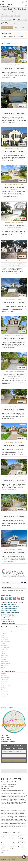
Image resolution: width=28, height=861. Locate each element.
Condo (8, 23)
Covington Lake (4, 649)
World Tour (3, 698)
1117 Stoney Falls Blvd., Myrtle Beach (14, 371)
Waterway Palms (4, 665)
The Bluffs (3, 643)
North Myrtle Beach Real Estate (10, 606)
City (2, 14)
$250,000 (22, 257)
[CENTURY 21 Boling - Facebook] (2, 598)
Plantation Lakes (4, 655)
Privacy (13, 859)
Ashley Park (3, 673)
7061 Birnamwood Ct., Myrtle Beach (14, 442)
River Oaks (3, 683)
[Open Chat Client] (24, 857)
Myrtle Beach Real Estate (8, 604)
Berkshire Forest (4, 639)
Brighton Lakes (4, 645)
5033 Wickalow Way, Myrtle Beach (14, 222)
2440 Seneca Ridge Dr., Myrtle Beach (14, 148)
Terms (9, 859)
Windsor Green (4, 696)
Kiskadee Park (4, 681)
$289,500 (21, 402)
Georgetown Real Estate (8, 623)
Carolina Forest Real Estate (9, 608)
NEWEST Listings (6, 739)
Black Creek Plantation (6, 641)
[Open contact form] (26, 1)
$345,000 (21, 438)
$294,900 (21, 218)
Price (2, 18)
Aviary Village (4, 675)
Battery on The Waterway (6, 631)
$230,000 (21, 473)
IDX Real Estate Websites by (7, 858)
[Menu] (26, 5)
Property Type (4, 22)
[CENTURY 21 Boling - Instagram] (18, 598)
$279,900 (21, 509)
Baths (22, 14)
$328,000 (22, 180)
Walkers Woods (4, 661)
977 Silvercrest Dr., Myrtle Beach (14, 513)
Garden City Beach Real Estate (10, 612)
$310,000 (22, 295)
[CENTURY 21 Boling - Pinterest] (22, 598)
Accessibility (3, 859)
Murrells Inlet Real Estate (8, 614)
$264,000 (22, 106)
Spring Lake (3, 657)
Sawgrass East (4, 692)
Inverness (3, 653)
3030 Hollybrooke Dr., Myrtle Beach (14, 184)
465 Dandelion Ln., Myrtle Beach (14, 549)
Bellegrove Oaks (4, 633)
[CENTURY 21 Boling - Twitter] (6, 598)
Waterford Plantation (5, 663)
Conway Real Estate (7, 620)
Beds (15, 14)
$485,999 (22, 144)
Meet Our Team (5, 737)
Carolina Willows (4, 679)
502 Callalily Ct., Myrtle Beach (14, 65)
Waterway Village (4, 694)
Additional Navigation (14, 771)
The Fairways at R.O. (5, 685)
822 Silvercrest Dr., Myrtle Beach (14, 261)
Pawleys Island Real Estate (9, 616)
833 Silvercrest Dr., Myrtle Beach (14, 477)
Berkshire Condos (5, 677)
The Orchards (4, 687)
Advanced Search (19, 27)
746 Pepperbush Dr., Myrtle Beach (14, 335)
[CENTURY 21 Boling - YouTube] (15, 598)
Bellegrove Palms (4, 635)
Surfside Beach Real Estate (9, 610)
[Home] (11, 780)
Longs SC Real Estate (7, 622)
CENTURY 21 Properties (8, 741)
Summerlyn (3, 659)
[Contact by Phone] (23, 1)
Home (3, 23)
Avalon (2, 629)
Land (13, 23)
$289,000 (21, 367)
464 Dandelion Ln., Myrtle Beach (14, 299)
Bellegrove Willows (5, 637)
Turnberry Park (4, 689)
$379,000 (22, 331)
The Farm (3, 651)
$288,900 (22, 61)
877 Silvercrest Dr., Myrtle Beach (14, 110)
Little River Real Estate (7, 618)
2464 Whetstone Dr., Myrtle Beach (14, 406)
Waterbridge (3, 667)
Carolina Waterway (5, 647)
